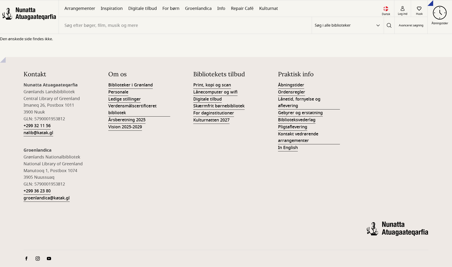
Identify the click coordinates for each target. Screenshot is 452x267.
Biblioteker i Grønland (130, 85)
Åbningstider (291, 85)
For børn (170, 8)
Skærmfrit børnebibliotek (219, 106)
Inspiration (112, 8)
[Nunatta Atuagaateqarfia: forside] (29, 17)
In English (288, 148)
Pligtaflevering (292, 127)
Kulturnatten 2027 (211, 120)
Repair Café (242, 8)
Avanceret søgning (411, 25)
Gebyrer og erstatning (300, 113)
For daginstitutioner (213, 113)
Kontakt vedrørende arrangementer (298, 137)
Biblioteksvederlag (296, 120)
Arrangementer (80, 8)
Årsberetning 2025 (126, 120)
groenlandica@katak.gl (47, 198)
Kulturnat (268, 8)
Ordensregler (291, 92)
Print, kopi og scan (212, 85)
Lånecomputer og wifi (215, 92)
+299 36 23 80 (37, 191)
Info (221, 8)
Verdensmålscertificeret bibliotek (132, 109)
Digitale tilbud (142, 8)
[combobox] (185, 25)
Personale (118, 92)
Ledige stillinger (124, 99)
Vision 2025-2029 (125, 127)
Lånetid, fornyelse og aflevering (299, 102)
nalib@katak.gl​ (38, 133)
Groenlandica (198, 8)
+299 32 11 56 (37, 126)
